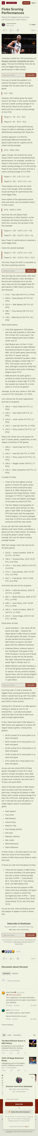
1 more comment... (8, 1025)
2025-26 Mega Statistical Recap (13, 1059)
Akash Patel (10, 992)
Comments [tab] (6, 973)
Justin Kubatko (11, 23)
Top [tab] (4, 1035)
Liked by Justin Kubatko (14, 995)
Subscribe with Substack (20, 1112)
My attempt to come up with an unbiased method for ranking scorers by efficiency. (13, 1047)
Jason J (8, 1010)
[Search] (34, 1035)
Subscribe (26, 3)
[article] (19, 1047)
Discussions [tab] (17, 1035)
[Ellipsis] (35, 992)
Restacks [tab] (15, 973)
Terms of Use (29, 940)
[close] (32, 1077)
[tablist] (10, 973)
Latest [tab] (9, 1035)
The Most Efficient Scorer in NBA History (13, 1042)
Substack (9, 1132)
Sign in (34, 3)
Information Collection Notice (23, 942)
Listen (34, 24)
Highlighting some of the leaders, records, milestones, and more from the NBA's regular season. (13, 1064)
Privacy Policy (25, 1121)
